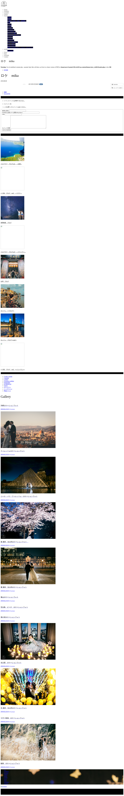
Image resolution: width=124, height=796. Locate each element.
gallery (6, 774)
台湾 (8, 22)
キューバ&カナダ (12, 42)
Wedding (6, 11)
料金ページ (7, 391)
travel (5, 776)
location (6, 773)
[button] (117, 88)
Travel (5, 15)
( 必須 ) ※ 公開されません (12, 112)
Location (6, 12)
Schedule (6, 55)
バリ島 (9, 26)
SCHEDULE (7, 384)
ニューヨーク (11, 44)
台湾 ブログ (5, 281)
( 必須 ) (5, 110)
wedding (6, 771)
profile (6, 49)
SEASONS (7, 93)
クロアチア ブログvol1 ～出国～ (11, 164)
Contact (6, 56)
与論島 (9, 17)
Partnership (10, 50)
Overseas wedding (9, 381)
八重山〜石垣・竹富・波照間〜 (16, 21)
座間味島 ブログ (6, 222)
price (5, 780)
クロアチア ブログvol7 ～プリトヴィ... (13, 252)
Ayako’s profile (8, 376)
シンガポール (11, 31)
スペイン (10, 37)
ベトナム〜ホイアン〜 (14, 35)
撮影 (5, 92)
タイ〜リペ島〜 (12, 33)
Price (5, 53)
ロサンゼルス (11, 45)
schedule (6, 782)
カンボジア (10, 29)
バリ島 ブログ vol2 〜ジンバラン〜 (13, 369)
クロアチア (10, 40)
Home (5, 9)
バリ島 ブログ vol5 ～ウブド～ (11, 193)
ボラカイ (10, 28)
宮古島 (9, 19)
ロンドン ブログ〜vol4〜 (9, 340)
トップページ (8, 389)
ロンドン (10, 38)
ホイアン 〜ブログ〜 (7, 311)
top (5, 770)
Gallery (6, 14)
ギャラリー (7, 387)
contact (6, 783)
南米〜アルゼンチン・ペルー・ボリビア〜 (20, 47)
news (5, 779)
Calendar (6, 378)
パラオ (9, 24)
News (5, 52)
